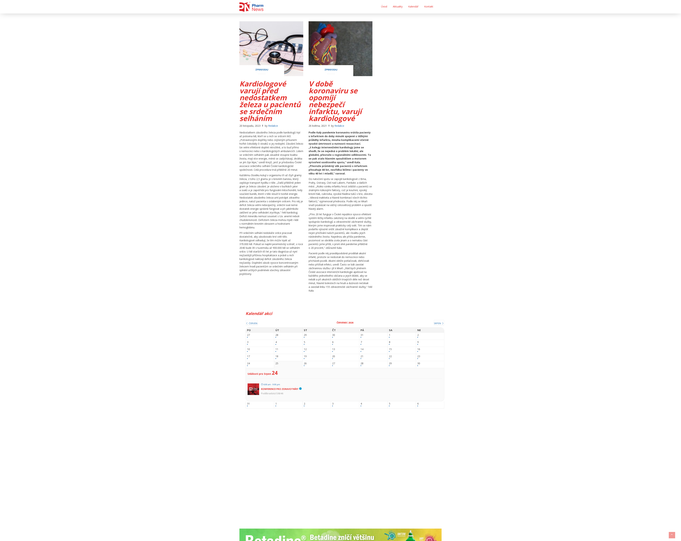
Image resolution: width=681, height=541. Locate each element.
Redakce (273, 125)
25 (276, 363)
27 (248, 335)
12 (305, 349)
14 (362, 349)
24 (248, 363)
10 (248, 349)
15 (390, 349)
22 (390, 356)
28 (276, 335)
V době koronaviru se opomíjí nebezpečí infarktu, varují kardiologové (335, 101)
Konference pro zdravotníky (279, 389)
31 (362, 335)
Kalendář (413, 6)
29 (305, 335)
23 (418, 356)
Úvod (384, 6)
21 (362, 356)
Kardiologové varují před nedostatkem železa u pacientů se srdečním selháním (270, 101)
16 (418, 349)
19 (305, 356)
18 (276, 356)
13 (333, 349)
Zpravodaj (261, 69)
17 (248, 356)
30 (333, 335)
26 (305, 363)
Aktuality (398, 6)
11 (276, 349)
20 (333, 356)
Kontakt (428, 6)
